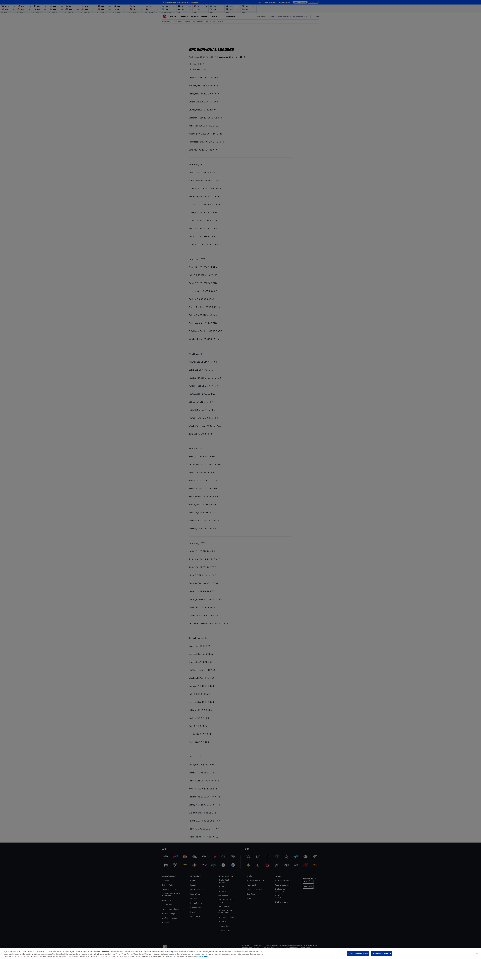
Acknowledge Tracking (382, 953)
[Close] (477, 953)
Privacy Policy (172, 951)
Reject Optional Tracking (358, 953)
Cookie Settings (201, 956)
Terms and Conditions (100, 951)
